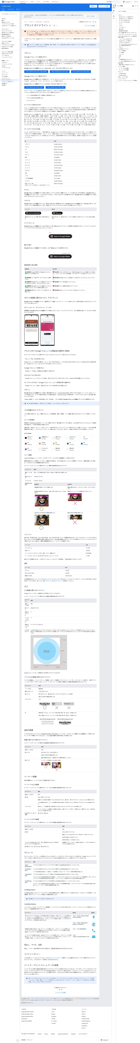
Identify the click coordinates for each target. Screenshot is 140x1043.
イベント (38, 1)
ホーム (25, 21)
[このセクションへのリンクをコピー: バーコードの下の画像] (40, 819)
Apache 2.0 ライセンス (87, 998)
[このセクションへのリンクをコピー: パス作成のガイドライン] (45, 410)
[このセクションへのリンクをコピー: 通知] (28, 563)
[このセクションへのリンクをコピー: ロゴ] (29, 587)
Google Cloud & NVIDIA (26, 1021)
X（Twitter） (54, 1021)
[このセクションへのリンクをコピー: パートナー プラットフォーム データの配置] (59, 965)
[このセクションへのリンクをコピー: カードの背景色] (35, 420)
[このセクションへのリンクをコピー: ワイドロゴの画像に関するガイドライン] (52, 677)
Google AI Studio (85, 1018)
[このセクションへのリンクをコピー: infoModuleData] (36, 890)
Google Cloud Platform (63, 1034)
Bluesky (53, 1014)
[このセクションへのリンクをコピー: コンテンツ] (33, 535)
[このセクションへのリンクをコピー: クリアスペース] (35, 223)
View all (83, 1028)
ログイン (136, 1)
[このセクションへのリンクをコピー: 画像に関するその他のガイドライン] (49, 740)
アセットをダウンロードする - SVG (59, 71)
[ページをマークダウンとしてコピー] (54, 25)
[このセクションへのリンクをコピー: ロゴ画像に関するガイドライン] (46, 590)
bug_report (133, 6)
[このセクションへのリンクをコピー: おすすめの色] (32, 433)
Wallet (12, 2)
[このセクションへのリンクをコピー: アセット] (32, 53)
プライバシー (30, 1040)
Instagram (53, 1016)
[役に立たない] (95, 22)
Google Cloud (85, 1023)
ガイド (3, 9)
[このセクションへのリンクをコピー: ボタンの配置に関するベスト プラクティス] (59, 298)
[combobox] (113, 1)
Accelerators (24, 1018)
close (138, 6)
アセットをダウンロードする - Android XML (36, 71)
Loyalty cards (6, 6)
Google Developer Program (27, 1011)
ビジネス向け (46, 1)
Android (83, 1011)
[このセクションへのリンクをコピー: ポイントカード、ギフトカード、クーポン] (53, 308)
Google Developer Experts (27, 1016)
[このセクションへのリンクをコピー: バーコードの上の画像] (40, 785)
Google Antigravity (86, 1021)
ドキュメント (23, 1)
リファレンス (10, 9)
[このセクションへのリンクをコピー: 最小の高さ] (33, 245)
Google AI (73, 1034)
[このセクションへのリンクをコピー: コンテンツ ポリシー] (41, 954)
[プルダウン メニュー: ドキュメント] (27, 1)
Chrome (83, 1014)
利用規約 (23, 1040)
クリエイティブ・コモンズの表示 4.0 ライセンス (52, 998)
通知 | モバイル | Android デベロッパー (53, 581)
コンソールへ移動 (104, 6)
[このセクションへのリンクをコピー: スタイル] (31, 201)
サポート (18, 9)
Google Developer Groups (27, 1014)
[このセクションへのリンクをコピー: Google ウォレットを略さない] (45, 368)
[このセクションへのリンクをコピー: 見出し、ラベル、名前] (43, 945)
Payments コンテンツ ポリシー (53, 958)
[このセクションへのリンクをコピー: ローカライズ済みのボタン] (43, 105)
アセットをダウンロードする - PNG (81, 71)
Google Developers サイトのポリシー (38, 1000)
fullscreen (135, 6)
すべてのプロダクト (83, 1034)
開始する (93, 6)
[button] (9, 34)
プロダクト (31, 21)
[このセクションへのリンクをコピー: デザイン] (31, 390)
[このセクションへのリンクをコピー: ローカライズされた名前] (41, 129)
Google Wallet (39, 21)
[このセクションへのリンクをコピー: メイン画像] (33, 455)
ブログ (32, 1)
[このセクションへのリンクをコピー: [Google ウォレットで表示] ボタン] (48, 76)
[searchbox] (10, 14)
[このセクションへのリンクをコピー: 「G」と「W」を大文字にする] (45, 359)
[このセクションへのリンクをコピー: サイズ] (30, 190)
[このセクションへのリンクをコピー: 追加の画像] (34, 730)
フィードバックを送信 (90, 25)
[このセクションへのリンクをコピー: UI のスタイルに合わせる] (42, 375)
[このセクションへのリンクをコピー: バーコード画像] (38, 777)
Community (54, 1)
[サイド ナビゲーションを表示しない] (17, 1040)
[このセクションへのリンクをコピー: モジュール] (34, 853)
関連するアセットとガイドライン (43, 33)
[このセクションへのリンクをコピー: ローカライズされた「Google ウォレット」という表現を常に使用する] (71, 383)
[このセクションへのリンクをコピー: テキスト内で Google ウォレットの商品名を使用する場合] (71, 351)
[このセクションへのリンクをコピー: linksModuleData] (37, 904)
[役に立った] (93, 22)
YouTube (53, 1023)
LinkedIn (53, 1018)
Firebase (84, 1016)
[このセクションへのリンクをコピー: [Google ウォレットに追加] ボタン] (48, 57)
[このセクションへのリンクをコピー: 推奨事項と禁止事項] (38, 265)
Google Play (84, 1025)
